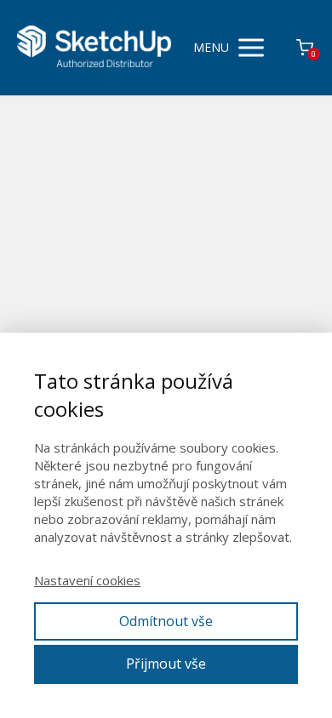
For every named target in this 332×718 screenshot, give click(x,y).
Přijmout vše (166, 663)
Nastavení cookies (87, 580)
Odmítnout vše (166, 621)
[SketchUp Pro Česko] (94, 47)
